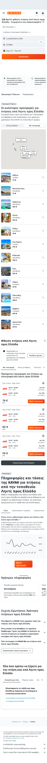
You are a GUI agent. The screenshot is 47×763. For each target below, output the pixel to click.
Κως (14, 269)
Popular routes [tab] (27, 680)
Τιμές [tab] (5, 511)
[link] (23, 564)
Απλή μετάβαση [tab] (24, 367)
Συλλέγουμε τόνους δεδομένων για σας (19, 748)
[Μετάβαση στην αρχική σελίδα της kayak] (14, 13)
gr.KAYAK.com (16, 722)
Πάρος (15, 282)
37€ (3, 19)
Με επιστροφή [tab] (8, 367)
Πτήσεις (25, 722)
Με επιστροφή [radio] (34, 126)
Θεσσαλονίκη (18, 188)
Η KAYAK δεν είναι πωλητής (14, 744)
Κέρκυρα (16, 255)
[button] (3, 13)
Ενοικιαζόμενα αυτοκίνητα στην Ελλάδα (20, 698)
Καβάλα (15, 309)
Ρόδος (15, 228)
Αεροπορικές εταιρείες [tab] (21, 511)
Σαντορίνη (17, 242)
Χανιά (14, 215)
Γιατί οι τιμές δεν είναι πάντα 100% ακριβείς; (21, 752)
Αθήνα (15, 175)
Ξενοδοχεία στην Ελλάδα (15, 701)
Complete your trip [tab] (12, 680)
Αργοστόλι (17, 322)
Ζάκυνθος (16, 295)
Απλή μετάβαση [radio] (12, 126)
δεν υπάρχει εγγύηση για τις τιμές (13, 738)
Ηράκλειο (16, 202)
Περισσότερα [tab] (39, 511)
